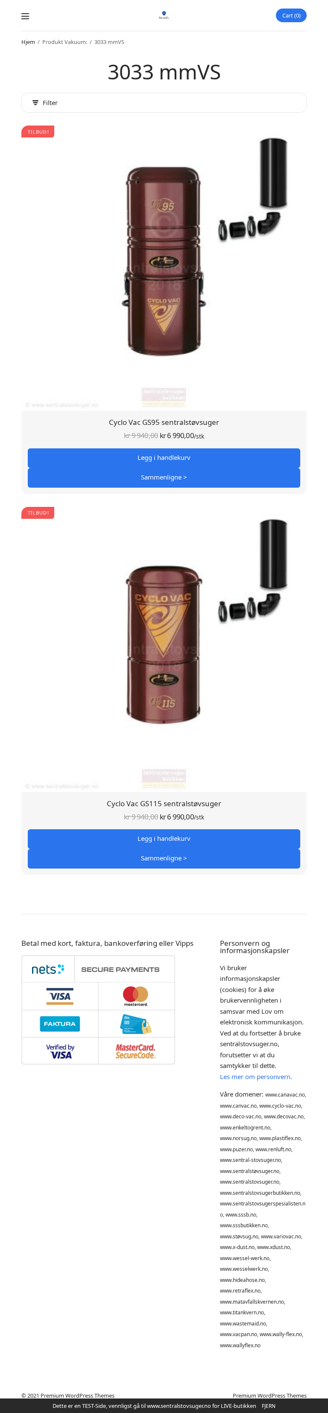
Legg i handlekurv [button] (164, 457)
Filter (50, 102)
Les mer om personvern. (256, 1076)
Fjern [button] (268, 1406)
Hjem (28, 42)
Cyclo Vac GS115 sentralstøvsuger (164, 803)
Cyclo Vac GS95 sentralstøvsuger (164, 422)
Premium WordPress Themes (77, 1395)
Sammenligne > (164, 477)
